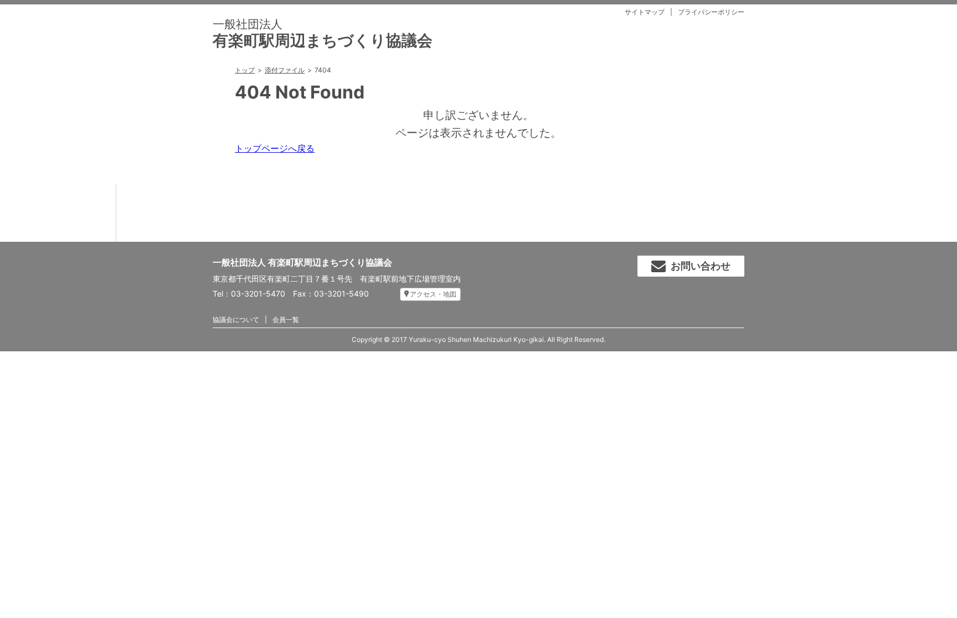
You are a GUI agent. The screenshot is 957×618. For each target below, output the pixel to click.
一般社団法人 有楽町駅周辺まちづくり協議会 (302, 262)
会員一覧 (285, 319)
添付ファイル (285, 70)
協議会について (236, 319)
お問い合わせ (700, 266)
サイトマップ (645, 12)
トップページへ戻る (275, 148)
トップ (245, 70)
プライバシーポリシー (711, 12)
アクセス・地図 (433, 294)
